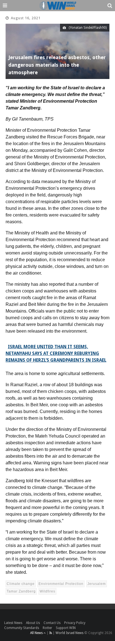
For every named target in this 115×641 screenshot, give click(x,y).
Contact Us (52, 623)
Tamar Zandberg (21, 591)
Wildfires (47, 591)
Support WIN (66, 628)
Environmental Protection (61, 584)
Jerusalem (96, 584)
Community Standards (21, 628)
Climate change (21, 584)
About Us (33, 623)
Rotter (47, 628)
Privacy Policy (74, 623)
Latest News (13, 623)
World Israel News (69, 633)
